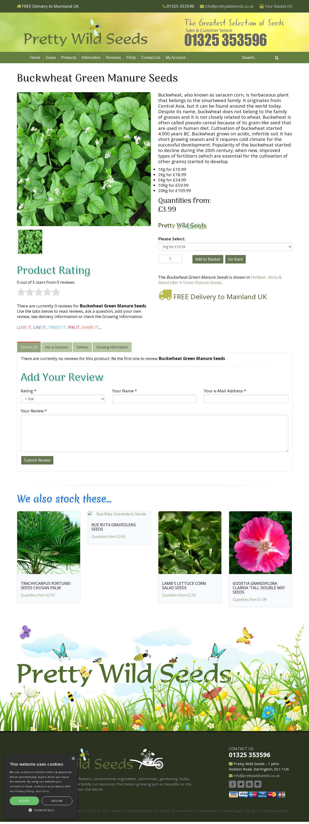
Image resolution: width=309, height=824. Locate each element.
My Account (175, 57)
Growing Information (112, 347)
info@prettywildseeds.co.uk (229, 6)
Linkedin (257, 784)
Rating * (28, 391)
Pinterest (249, 784)
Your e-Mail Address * (225, 391)
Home (35, 57)
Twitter (241, 784)
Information (91, 57)
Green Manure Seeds (202, 282)
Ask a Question (57, 347)
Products (68, 57)
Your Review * (34, 411)
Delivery (82, 347)
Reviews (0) (29, 347)
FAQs (131, 57)
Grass (51, 57)
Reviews (113, 57)
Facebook (232, 784)
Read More (42, 791)
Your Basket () (278, 6)
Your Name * (124, 391)
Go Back (235, 259)
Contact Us (150, 57)
